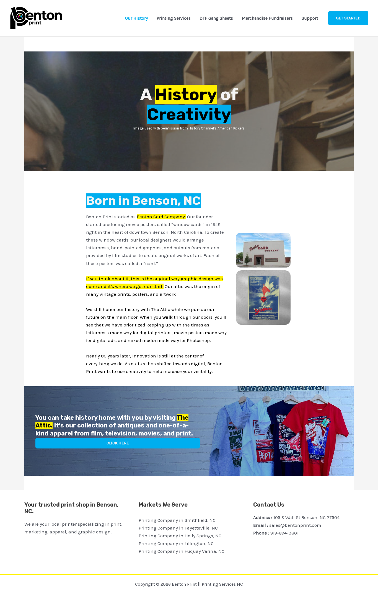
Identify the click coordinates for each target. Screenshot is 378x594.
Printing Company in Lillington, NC (176, 543)
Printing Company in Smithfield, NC (177, 520)
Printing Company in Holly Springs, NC (180, 535)
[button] (348, 18)
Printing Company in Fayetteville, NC (178, 528)
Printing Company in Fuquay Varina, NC (181, 551)
